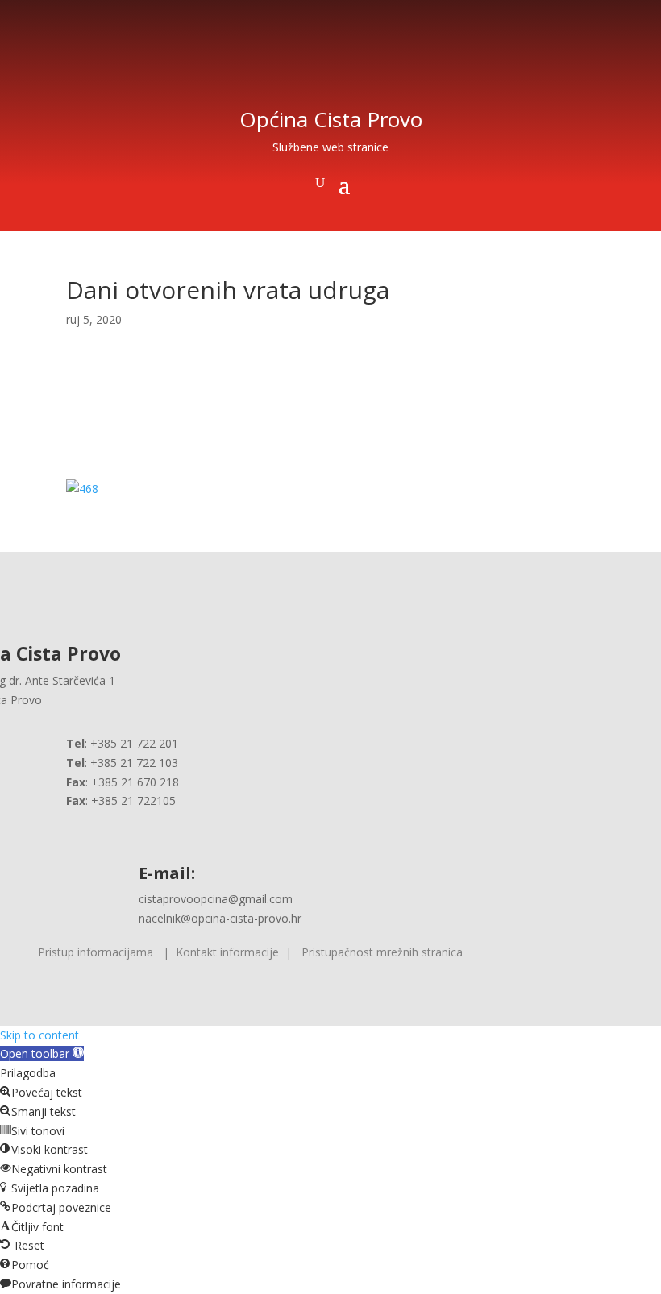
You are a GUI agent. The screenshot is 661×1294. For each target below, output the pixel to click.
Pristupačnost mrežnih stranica (382, 952)
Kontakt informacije (227, 952)
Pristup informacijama (95, 952)
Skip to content (39, 1035)
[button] (42, 1053)
